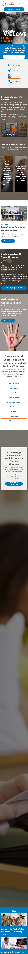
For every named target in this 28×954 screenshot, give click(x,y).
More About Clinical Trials (14, 483)
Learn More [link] (8, 241)
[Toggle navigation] (24, 3)
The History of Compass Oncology (14, 288)
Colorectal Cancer (14, 398)
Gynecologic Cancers (14, 402)
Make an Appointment (14, 9)
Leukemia (14, 411)
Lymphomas (14, 416)
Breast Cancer (14, 384)
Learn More (8, 321)
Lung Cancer (14, 388)
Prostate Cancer (14, 393)
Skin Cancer (14, 407)
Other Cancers (14, 421)
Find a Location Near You (14, 57)
